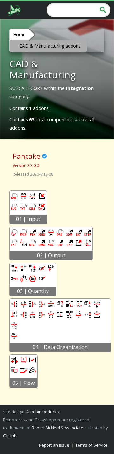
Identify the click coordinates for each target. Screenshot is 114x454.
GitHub (9, 435)
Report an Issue (54, 445)
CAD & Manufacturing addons (50, 46)
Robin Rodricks (44, 412)
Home (19, 34)
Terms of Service (91, 445)
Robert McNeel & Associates (59, 428)
